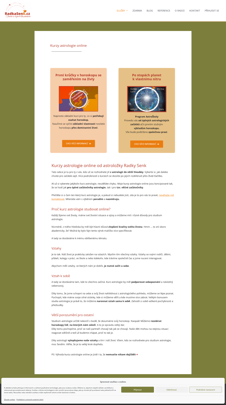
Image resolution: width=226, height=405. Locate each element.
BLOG (150, 10)
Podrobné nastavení (205, 389)
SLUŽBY (121, 10)
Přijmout (138, 389)
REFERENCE (164, 10)
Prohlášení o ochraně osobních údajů (29, 399)
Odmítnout (171, 389)
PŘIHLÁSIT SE (212, 10)
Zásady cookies (9, 399)
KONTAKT (194, 10)
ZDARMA (137, 10)
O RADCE (180, 10)
